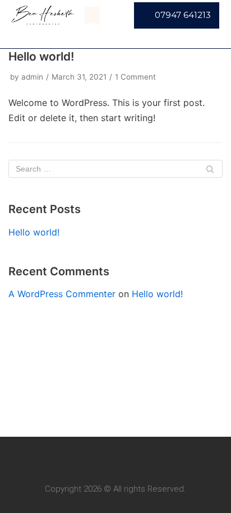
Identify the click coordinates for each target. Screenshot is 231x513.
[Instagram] (104, 458)
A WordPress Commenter (62, 293)
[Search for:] (115, 169)
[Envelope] (126, 458)
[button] (92, 15)
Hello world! (41, 56)
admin (32, 76)
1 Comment (135, 76)
